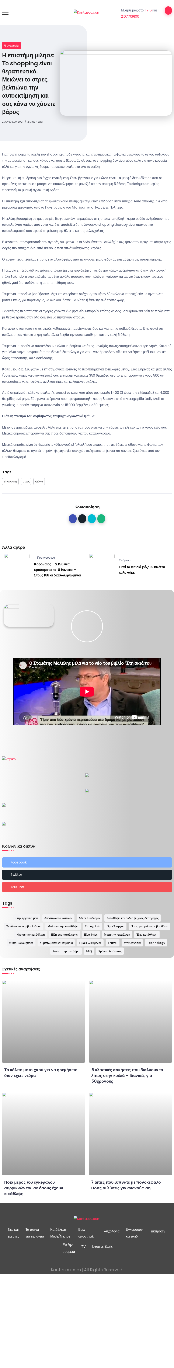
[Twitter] (87, 875)
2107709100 (130, 16)
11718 (148, 10)
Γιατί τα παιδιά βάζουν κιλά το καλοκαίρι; (142, 570)
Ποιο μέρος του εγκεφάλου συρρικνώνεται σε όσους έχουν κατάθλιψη (33, 1188)
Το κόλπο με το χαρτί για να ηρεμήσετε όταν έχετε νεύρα (40, 1072)
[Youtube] (87, 887)
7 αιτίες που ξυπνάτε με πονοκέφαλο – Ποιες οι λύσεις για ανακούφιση (128, 1185)
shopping (10, 481)
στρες (26, 481)
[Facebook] (87, 862)
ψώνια (39, 481)
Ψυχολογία (11, 46)
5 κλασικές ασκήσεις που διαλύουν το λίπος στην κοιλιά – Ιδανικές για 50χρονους (127, 1075)
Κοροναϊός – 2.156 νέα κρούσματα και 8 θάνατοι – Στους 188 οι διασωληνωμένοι (57, 569)
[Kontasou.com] (87, 12)
